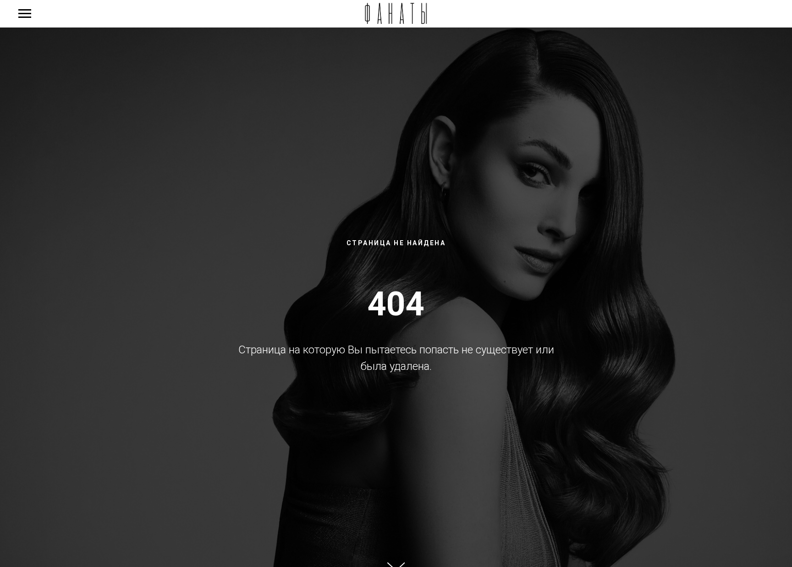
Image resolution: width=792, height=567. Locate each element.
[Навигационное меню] (24, 13)
